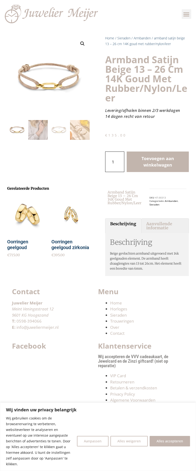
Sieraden (124, 38)
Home (109, 38)
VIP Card (118, 375)
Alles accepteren (170, 441)
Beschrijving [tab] (123, 223)
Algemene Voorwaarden (132, 400)
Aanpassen (93, 441)
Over (114, 327)
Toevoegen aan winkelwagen (158, 162)
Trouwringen (122, 321)
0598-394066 (29, 321)
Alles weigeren (129, 441)
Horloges (118, 309)
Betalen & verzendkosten (133, 388)
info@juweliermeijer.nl (37, 327)
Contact (117, 333)
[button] (186, 14)
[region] (98, 437)
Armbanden (142, 38)
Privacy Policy (122, 394)
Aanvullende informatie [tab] (159, 225)
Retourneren (122, 382)
